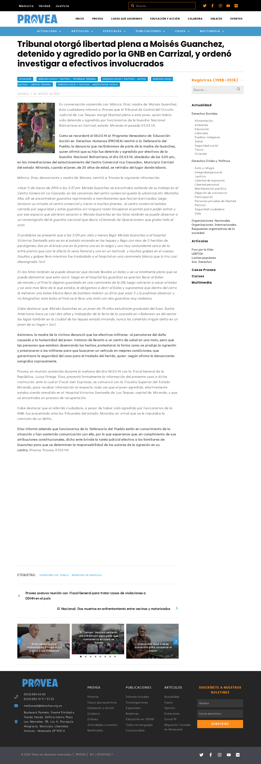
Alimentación (204, 120)
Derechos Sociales (205, 113)
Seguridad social (206, 145)
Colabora (195, 19)
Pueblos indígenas (207, 137)
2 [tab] (86, 657)
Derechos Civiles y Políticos (211, 161)
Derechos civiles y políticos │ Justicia (124, 79)
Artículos (80, 31)
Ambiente (201, 125)
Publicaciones (148, 31)
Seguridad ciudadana (210, 209)
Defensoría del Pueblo (54, 575)
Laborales (201, 133)
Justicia (62, 6)
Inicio (79, 19)
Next (176, 641)
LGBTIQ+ (198, 253)
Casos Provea (204, 270)
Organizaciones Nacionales (211, 220)
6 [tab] (105, 657)
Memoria (26, 6)
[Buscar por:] (218, 89)
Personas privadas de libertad (215, 201)
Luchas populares (204, 257)
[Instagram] (220, 6)
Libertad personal (207, 184)
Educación (202, 129)
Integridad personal (208, 172)
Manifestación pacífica (210, 188)
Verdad (45, 6)
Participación (204, 197)
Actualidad (47, 31)
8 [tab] (115, 657)
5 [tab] (100, 657)
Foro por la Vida (202, 249)
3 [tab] (90, 657)
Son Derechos (202, 262)
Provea (97, 19)
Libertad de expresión (210, 180)
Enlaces (216, 19)
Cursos (198, 276)
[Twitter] (205, 6)
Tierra (199, 149)
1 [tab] (81, 657)
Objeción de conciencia (211, 193)
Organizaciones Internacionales (214, 224)
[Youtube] (228, 6)
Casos (180, 31)
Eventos (236, 19)
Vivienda (201, 153)
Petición (200, 205)
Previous (19, 641)
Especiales (112, 31)
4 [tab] (95, 657)
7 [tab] (110, 657)
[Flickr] (236, 6)
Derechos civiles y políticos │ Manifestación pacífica (88, 84)
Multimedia (210, 31)
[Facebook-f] (212, 6)
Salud (199, 141)
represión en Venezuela (87, 575)
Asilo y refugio (205, 168)
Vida (198, 213)
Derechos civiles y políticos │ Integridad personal (67, 79)
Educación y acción (165, 19)
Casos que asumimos (126, 19)
